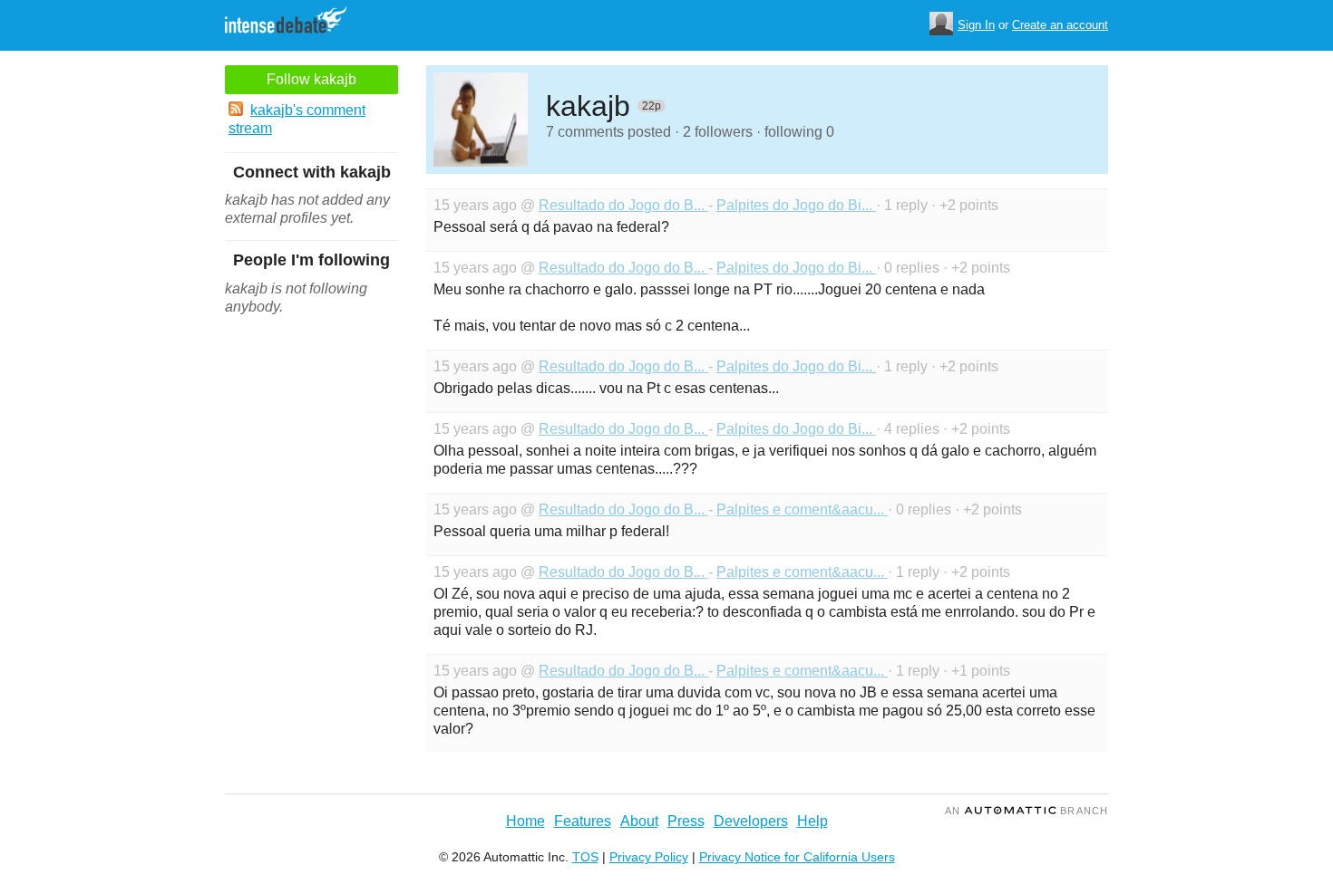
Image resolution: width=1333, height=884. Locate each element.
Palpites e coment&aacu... (802, 509)
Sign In (976, 25)
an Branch (1026, 810)
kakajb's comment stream (297, 119)
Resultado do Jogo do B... (623, 205)
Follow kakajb (311, 79)
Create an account (1060, 25)
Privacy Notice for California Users (797, 857)
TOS (585, 857)
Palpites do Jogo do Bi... (796, 205)
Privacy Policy (648, 857)
